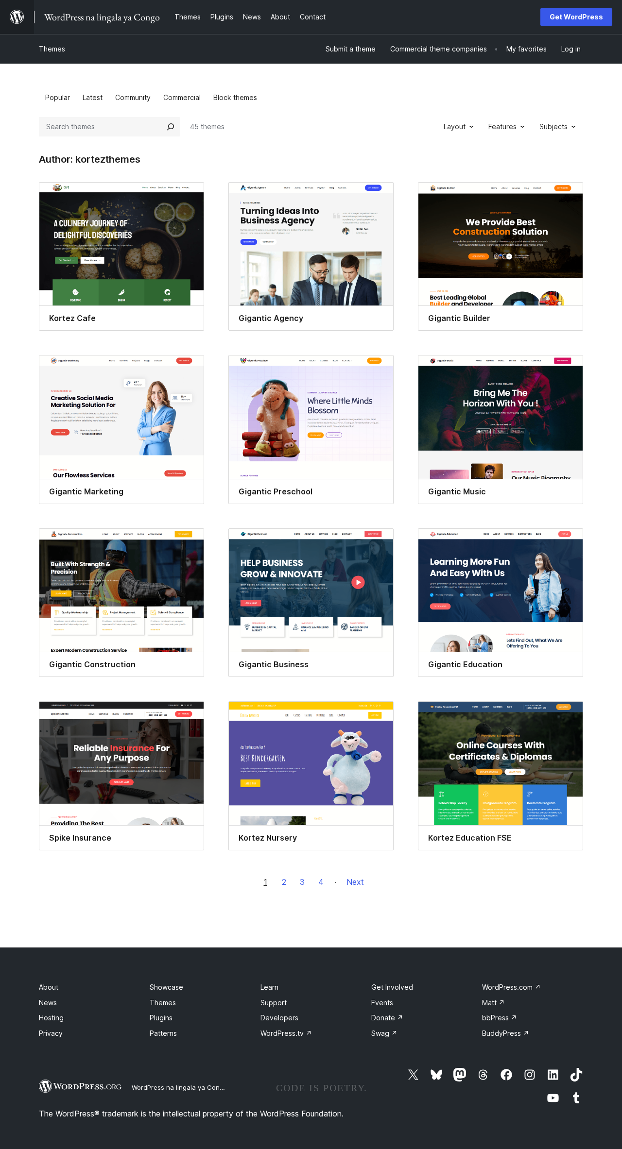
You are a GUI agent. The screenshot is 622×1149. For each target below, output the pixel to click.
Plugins (161, 1018)
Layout (455, 126)
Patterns (163, 1033)
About (48, 987)
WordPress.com (511, 987)
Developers (279, 1018)
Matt (493, 1002)
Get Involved (392, 987)
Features (502, 126)
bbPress (499, 1018)
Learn (269, 987)
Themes (52, 49)
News (48, 1002)
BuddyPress (505, 1033)
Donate (387, 1018)
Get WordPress (576, 17)
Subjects (553, 126)
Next (355, 882)
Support (273, 1002)
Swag (384, 1033)
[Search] (170, 126)
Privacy (51, 1033)
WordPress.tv (286, 1033)
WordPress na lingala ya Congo (179, 1087)
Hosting (51, 1018)
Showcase (166, 987)
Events (382, 1002)
